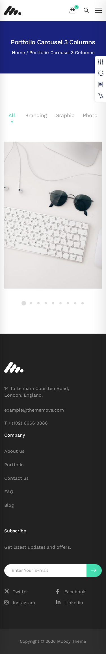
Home (18, 52)
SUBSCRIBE (94, 570)
